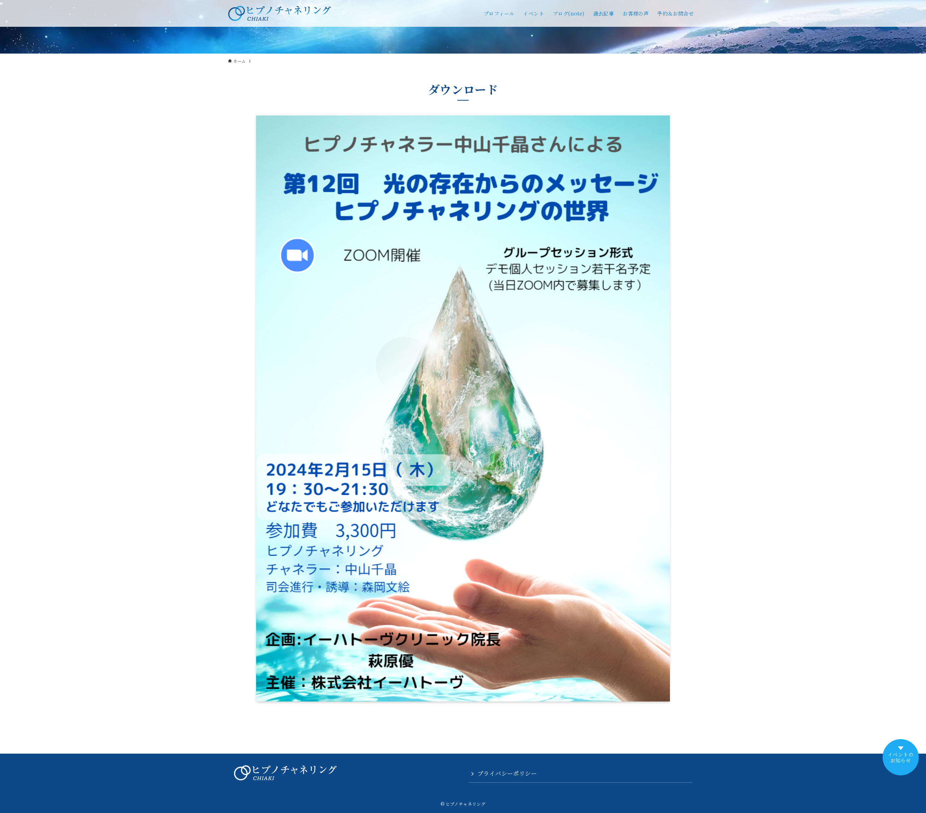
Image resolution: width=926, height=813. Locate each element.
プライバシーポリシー (507, 773)
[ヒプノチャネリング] (279, 13)
